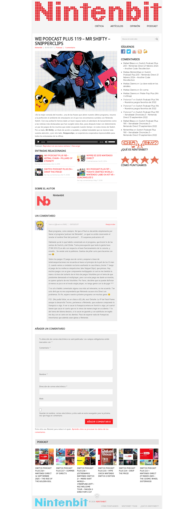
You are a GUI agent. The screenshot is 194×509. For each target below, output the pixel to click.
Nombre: (43, 374)
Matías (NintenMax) (132, 72)
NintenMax (128, 130)
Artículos (116, 26)
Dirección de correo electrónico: (53, 386)
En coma (144, 90)
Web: (41, 398)
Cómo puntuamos (109, 506)
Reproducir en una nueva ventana (56, 146)
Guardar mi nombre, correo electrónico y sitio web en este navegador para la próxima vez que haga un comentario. (74, 414)
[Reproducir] (38, 142)
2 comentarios (91, 161)
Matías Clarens (130, 83)
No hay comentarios (42, 164)
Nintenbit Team (129, 506)
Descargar (76, 146)
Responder (110, 224)
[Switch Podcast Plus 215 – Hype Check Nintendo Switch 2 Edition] (107, 456)
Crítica (99, 26)
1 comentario (70, 47)
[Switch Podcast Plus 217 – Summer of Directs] (65, 456)
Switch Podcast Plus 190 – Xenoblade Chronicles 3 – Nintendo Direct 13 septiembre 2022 (141, 115)
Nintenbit (38, 47)
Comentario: (44, 347)
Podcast (152, 26)
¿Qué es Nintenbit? (149, 506)
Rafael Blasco (129, 63)
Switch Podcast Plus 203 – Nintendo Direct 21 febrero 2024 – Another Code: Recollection (140, 66)
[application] (76, 142)
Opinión (135, 26)
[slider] (112, 141)
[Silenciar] (106, 142)
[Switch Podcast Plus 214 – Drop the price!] (128, 456)
